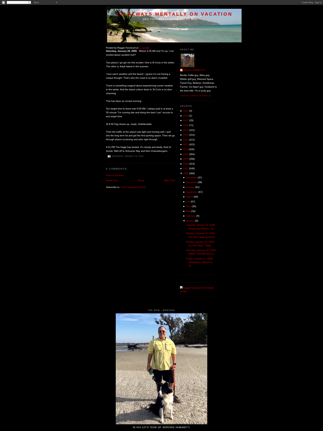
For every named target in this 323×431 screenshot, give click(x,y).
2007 (185, 168)
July (188, 201)
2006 (185, 173)
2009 (185, 159)
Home (141, 180)
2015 (185, 130)
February (191, 215)
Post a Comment (115, 175)
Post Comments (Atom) (133, 187)
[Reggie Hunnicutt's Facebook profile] (198, 291)
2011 (185, 149)
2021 (185, 110)
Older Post (169, 180)
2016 (185, 125)
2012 (185, 144)
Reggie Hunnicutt (194, 70)
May (188, 211)
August (189, 196)
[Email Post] (109, 156)
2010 (185, 154)
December (191, 177)
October (190, 187)
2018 (185, 115)
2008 (185, 163)
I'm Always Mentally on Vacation (174, 14)
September (192, 192)
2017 (185, 120)
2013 (185, 139)
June (188, 206)
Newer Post (112, 180)
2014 (185, 134)
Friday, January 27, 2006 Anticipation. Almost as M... (199, 262)
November (191, 182)
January (190, 220)
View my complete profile (195, 96)
